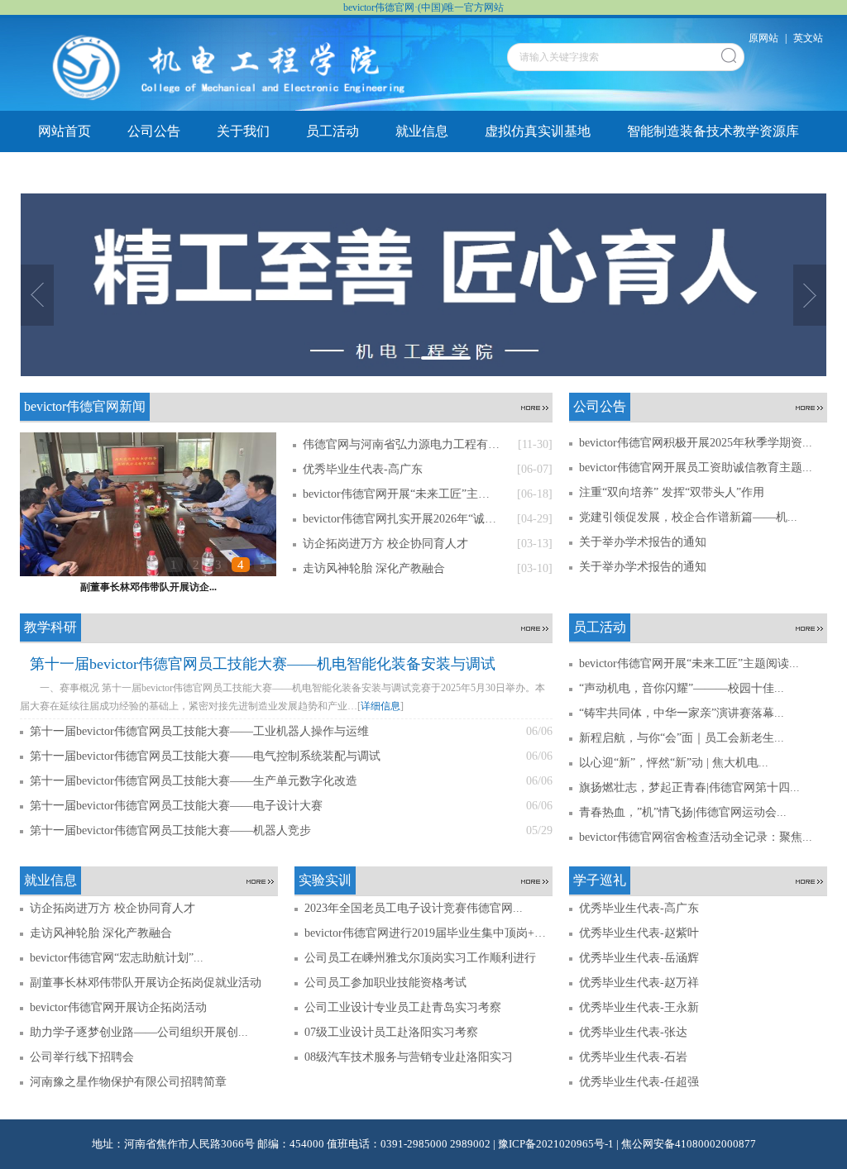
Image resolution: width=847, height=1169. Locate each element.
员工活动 (332, 131)
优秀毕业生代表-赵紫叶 (639, 933)
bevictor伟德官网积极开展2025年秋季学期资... (695, 443)
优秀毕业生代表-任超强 (639, 1082)
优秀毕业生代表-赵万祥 (639, 982)
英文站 (808, 38)
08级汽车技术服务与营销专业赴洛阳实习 (408, 1057)
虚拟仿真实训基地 (538, 131)
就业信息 (421, 131)
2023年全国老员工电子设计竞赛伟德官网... (413, 908)
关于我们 (243, 131)
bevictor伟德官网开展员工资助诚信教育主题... (695, 467)
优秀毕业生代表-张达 (633, 1032)
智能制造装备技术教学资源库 (713, 131)
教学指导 (243, 172)
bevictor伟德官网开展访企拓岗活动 (118, 1007)
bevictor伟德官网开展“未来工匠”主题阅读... (689, 663)
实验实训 (153, 172)
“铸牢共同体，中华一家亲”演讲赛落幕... (681, 713)
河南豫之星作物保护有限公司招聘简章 (128, 1082)
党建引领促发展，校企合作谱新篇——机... (688, 517)
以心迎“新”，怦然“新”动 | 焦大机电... (673, 762)
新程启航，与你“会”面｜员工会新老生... (681, 738)
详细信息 (380, 706)
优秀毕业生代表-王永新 (639, 1007)
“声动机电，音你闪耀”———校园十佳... (681, 688)
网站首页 (64, 131)
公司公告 (153, 131)
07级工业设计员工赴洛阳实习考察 (391, 1032)
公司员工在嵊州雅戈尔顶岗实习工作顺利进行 (420, 958)
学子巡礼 (64, 172)
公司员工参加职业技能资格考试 (385, 982)
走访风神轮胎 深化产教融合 (101, 933)
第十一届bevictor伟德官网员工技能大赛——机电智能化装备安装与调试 (262, 664)
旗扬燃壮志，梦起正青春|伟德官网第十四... (689, 787)
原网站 (763, 38)
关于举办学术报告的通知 (642, 542)
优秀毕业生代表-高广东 (639, 908)
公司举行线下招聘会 (82, 1057)
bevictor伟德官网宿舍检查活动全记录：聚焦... (695, 837)
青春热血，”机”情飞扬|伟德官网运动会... (683, 812)
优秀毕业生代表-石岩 (633, 1057)
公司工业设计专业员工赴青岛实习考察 (402, 1007)
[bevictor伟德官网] (231, 63)
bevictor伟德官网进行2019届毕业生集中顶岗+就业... (428, 933)
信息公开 (332, 172)
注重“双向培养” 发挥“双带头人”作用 (671, 492)
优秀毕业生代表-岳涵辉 (639, 958)
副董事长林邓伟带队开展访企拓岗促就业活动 (145, 982)
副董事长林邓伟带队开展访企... (148, 587)
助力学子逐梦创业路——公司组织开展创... (139, 1032)
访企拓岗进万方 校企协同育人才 (112, 908)
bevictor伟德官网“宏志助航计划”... (116, 958)
